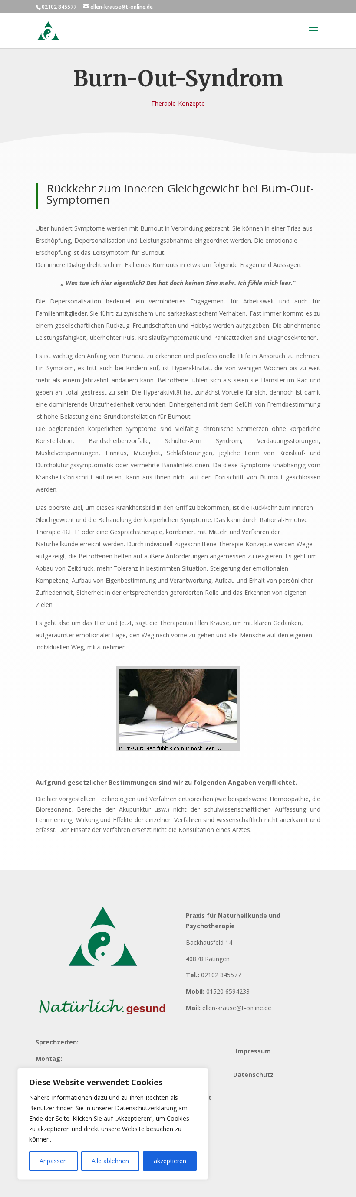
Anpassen (53, 1161)
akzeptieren (170, 1161)
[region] (112, 1124)
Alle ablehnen (110, 1161)
